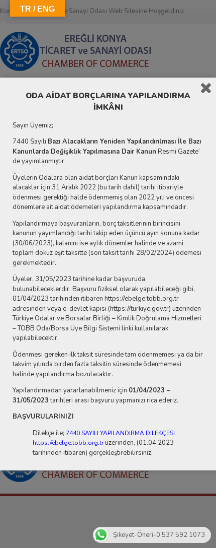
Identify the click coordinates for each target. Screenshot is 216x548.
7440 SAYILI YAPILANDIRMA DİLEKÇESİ (120, 433)
